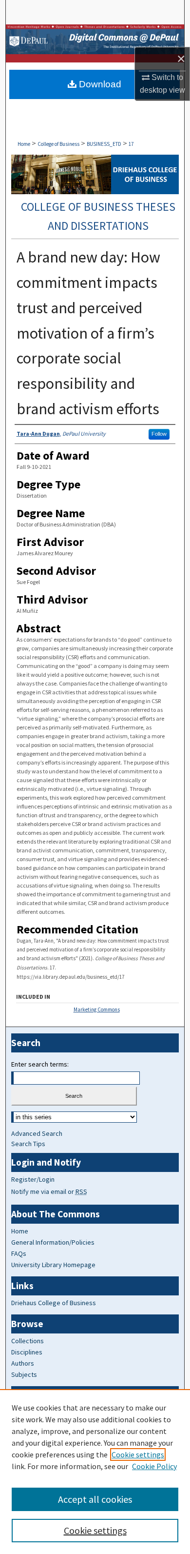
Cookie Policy (154, 1466)
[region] (95, 1471)
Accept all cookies (95, 1499)
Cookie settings (138, 1454)
